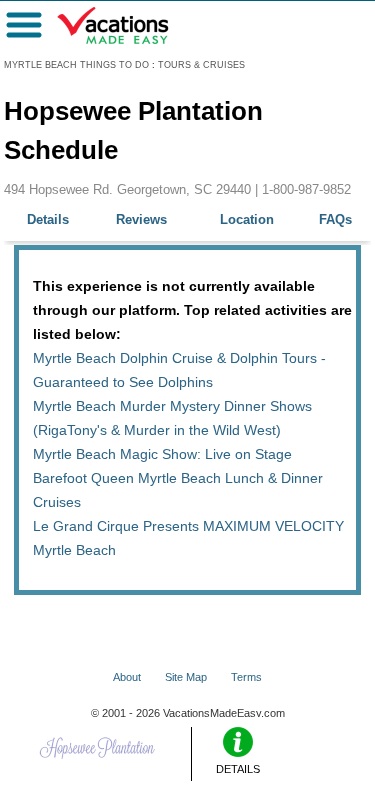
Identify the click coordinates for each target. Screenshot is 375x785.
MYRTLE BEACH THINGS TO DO (76, 65)
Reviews (141, 219)
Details (48, 219)
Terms (246, 677)
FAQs (335, 219)
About (127, 677)
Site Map (186, 677)
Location (247, 219)
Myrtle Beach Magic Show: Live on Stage (162, 454)
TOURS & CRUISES (201, 65)
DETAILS (238, 769)
